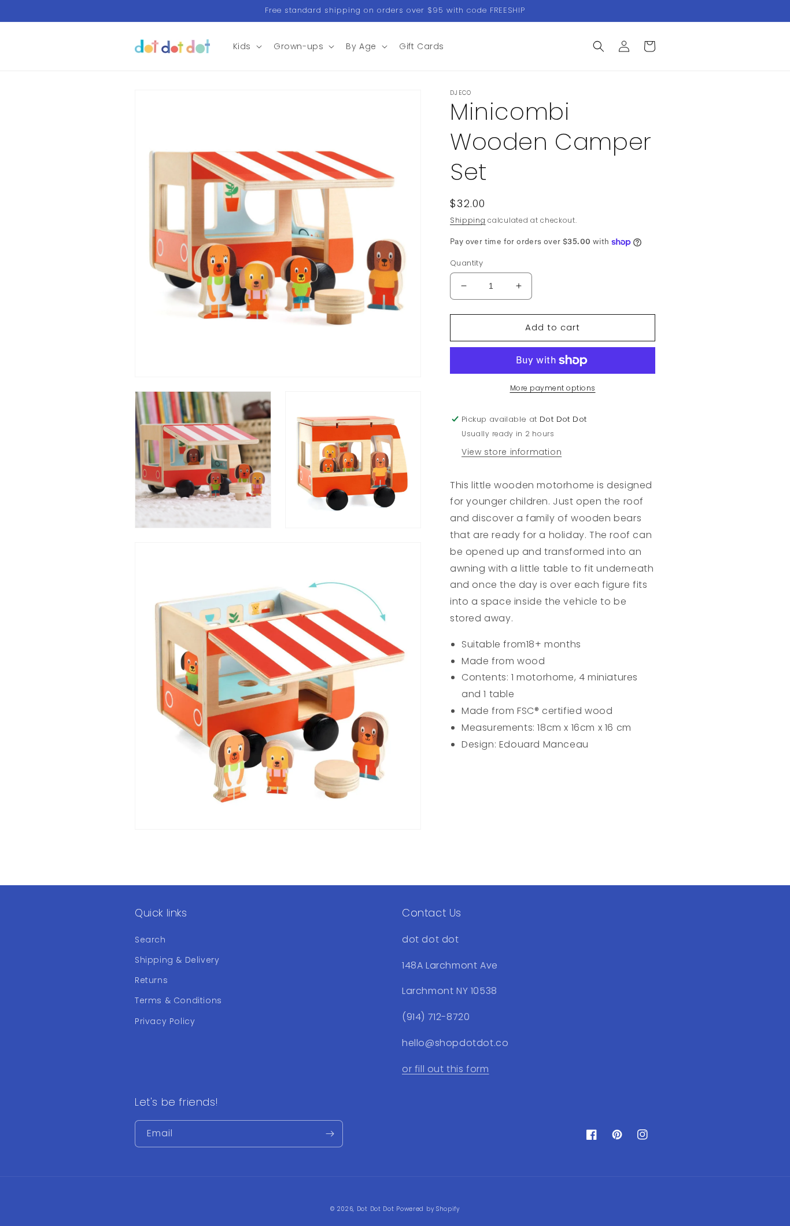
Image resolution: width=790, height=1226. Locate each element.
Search (150, 939)
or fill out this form (445, 1069)
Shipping (468, 220)
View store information (512, 452)
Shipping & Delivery (177, 960)
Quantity (466, 262)
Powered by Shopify (428, 1209)
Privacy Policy (165, 1021)
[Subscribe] (329, 1133)
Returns (151, 980)
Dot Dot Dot (375, 1209)
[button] (246, 46)
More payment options (553, 388)
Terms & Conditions (178, 1000)
